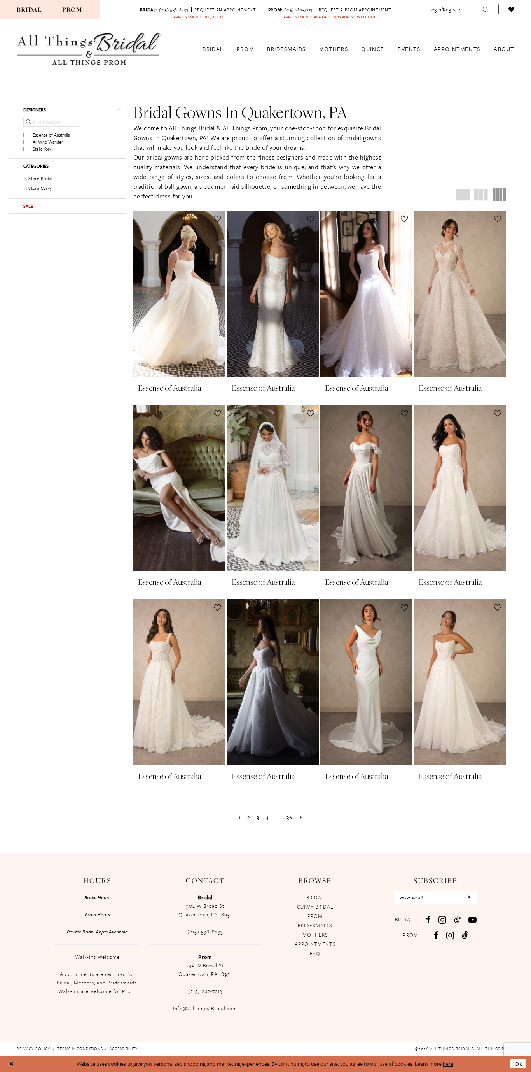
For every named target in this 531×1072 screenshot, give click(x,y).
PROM (315, 916)
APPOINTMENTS (315, 944)
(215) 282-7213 (205, 991)
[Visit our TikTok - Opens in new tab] (457, 919)
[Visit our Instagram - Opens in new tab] (442, 919)
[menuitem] (29, 9)
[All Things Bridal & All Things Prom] (89, 49)
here (448, 1064)
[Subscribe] (469, 897)
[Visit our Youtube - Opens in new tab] (472, 920)
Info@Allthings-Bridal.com (205, 1008)
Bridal (29, 9)
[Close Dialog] (11, 1064)
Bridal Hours (97, 897)
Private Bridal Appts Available (97, 931)
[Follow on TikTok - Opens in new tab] (465, 935)
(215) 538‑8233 (205, 931)
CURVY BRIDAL (315, 907)
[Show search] (486, 9)
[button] (445, 9)
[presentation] (179, 293)
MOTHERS (315, 935)
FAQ (315, 953)
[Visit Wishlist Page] (511, 9)
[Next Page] (301, 817)
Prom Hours (97, 914)
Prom (72, 9)
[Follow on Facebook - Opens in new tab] (436, 935)
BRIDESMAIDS (315, 925)
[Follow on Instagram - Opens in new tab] (450, 935)
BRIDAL (315, 897)
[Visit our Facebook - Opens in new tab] (428, 920)
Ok (519, 1064)
